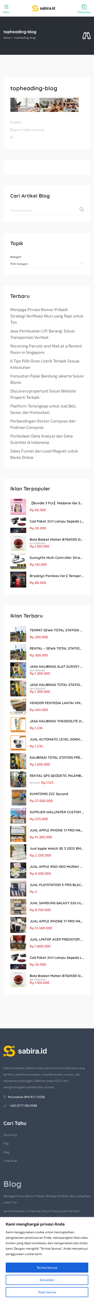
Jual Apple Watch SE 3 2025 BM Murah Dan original (57, 848)
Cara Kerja (10, 1135)
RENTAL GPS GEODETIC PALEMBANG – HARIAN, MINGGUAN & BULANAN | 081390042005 (57, 776)
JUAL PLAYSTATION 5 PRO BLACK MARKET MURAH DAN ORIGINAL (57, 885)
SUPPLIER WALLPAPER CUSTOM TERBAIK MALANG (57, 812)
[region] (47, 1259)
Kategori (15, 256)
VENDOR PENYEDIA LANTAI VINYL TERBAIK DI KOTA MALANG (57, 703)
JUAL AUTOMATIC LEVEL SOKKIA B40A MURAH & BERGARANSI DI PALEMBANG (57, 739)
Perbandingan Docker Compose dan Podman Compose (43, 424)
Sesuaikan (47, 1280)
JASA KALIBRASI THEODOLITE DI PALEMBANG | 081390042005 (57, 721)
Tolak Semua (47, 1292)
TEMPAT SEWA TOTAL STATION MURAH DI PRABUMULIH (57, 630)
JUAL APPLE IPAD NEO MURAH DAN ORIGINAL (57, 866)
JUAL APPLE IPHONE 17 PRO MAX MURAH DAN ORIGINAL (57, 830)
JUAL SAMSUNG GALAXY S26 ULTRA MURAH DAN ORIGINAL (57, 903)
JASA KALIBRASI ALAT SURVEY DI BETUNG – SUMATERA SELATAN (57, 666)
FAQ (6, 1143)
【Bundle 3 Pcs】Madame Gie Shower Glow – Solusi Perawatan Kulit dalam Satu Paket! (57, 503)
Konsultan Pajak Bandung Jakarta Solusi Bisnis (47, 379)
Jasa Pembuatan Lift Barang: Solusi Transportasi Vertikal (42, 334)
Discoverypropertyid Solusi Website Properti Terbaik (43, 394)
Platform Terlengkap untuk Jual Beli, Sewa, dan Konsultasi (43, 409)
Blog (6, 1152)
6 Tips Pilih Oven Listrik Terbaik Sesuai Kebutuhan (44, 364)
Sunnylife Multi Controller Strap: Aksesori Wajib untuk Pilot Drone (57, 557)
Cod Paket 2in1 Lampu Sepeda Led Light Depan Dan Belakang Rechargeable (57, 521)
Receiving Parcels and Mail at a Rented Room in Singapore (46, 349)
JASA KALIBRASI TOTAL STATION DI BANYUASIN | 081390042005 (57, 685)
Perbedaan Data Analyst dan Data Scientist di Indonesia (41, 439)
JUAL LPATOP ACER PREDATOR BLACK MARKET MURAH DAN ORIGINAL (57, 939)
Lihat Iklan (10, 1161)
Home (7, 37)
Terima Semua (47, 1267)
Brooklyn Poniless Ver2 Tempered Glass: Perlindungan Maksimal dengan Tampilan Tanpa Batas (57, 576)
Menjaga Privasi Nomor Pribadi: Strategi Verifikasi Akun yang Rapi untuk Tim (46, 316)
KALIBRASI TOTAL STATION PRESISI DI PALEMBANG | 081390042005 (57, 757)
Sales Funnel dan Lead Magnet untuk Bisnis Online (44, 454)
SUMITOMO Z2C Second (49, 794)
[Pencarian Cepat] (87, 36)
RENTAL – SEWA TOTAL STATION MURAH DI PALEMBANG (57, 648)
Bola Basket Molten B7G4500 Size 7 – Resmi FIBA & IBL (57, 539)
